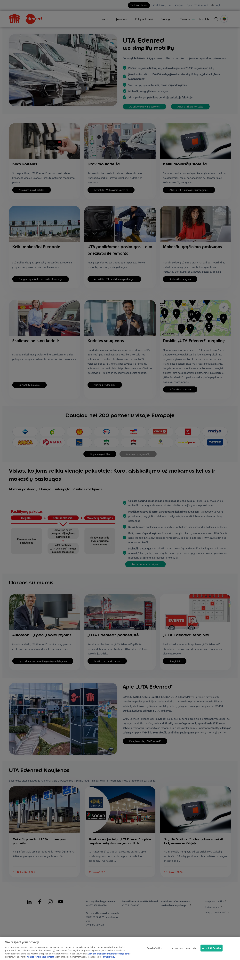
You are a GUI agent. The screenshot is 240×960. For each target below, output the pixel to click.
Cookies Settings (155, 948)
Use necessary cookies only (183, 948)
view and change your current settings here (108, 953)
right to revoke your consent (40, 956)
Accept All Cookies (211, 948)
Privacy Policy (108, 956)
